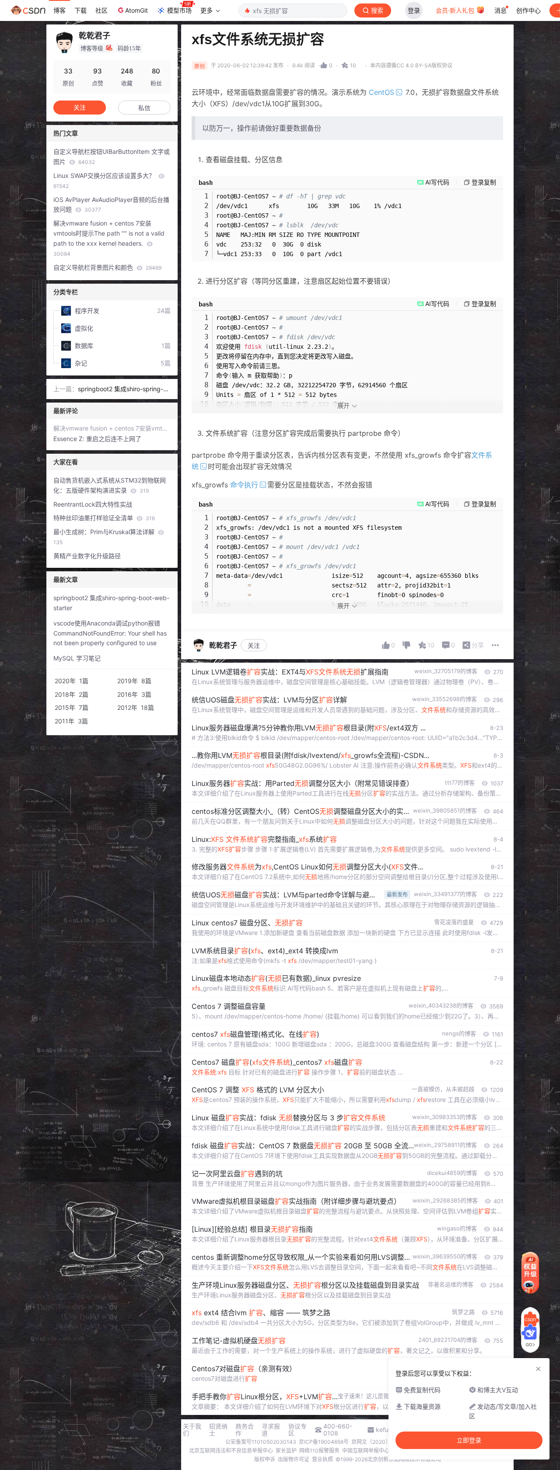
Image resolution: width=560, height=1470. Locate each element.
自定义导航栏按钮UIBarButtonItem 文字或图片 (111, 156)
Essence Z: (69, 438)
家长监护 (286, 1450)
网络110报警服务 (319, 1450)
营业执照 (322, 1459)
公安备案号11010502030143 (260, 1442)
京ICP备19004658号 (324, 1442)
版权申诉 (264, 1459)
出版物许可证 (293, 1459)
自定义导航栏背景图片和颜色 (107, 267)
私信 (144, 107)
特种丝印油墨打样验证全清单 (104, 517)
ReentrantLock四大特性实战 (92, 504)
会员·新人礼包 (456, 10)
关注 (254, 645)
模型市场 (179, 10)
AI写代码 (437, 182)
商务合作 (244, 1430)
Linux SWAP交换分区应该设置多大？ (105, 180)
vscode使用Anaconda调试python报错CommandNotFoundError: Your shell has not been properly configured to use (110, 633)
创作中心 (528, 10)
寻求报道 (271, 1430)
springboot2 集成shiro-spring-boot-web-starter (124, 389)
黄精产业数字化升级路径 (87, 556)
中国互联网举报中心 (365, 1450)
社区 (101, 10)
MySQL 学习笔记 (77, 658)
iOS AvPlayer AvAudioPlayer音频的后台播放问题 (111, 204)
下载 (80, 10)
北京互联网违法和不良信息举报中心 (231, 1450)
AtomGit (136, 10)
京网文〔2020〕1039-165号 (385, 1442)
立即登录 (469, 1440)
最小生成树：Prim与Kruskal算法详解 (104, 537)
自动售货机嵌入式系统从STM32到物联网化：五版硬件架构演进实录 (109, 485)
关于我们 (192, 1430)
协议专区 (297, 1430)
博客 (59, 10)
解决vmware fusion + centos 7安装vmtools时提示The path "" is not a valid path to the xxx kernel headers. (108, 238)
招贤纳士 (218, 1430)
